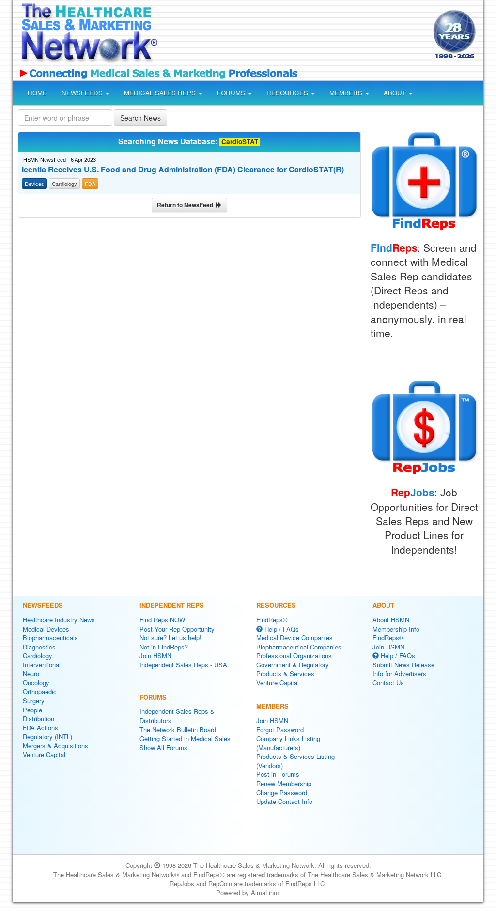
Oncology (36, 682)
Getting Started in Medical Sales (185, 738)
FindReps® (272, 619)
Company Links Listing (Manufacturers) (288, 743)
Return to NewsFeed (186, 205)
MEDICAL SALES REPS (161, 92)
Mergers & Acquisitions (55, 745)
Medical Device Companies (294, 637)
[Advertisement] (292, 35)
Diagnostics (39, 646)
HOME (37, 92)
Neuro (31, 673)
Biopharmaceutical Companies (298, 646)
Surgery (34, 700)
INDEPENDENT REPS (172, 605)
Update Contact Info (284, 801)
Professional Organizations (294, 655)
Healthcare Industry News (59, 619)
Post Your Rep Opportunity (177, 628)
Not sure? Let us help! (171, 637)
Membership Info (395, 628)
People (32, 709)
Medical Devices (46, 628)
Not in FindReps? (164, 646)
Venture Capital (44, 754)
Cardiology (37, 655)
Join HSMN (155, 655)
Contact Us (388, 682)
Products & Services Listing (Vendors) (295, 761)
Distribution (38, 718)
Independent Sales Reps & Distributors (177, 716)
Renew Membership (283, 783)
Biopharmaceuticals (50, 637)
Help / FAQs (281, 628)
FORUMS (232, 92)
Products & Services (285, 673)
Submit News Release (403, 664)
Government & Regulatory (292, 664)
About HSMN (390, 619)
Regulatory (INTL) (47, 736)
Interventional (42, 664)
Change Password (281, 792)
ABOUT (396, 92)
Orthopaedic (40, 691)
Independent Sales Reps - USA (183, 664)
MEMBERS (346, 92)
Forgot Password (280, 729)
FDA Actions (40, 727)
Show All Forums (163, 747)
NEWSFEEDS (83, 92)
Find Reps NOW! (163, 619)
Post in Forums (277, 774)
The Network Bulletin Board (178, 729)
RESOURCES (288, 92)
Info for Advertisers (399, 673)
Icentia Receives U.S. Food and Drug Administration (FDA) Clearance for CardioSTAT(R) (183, 169)
